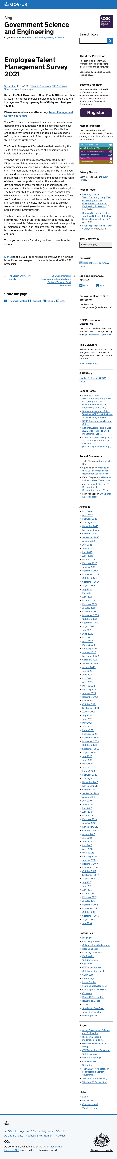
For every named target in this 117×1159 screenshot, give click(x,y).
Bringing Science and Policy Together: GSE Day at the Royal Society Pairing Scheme (97, 216)
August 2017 (88, 878)
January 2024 (89, 607)
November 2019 (90, 786)
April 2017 (87, 889)
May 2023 (87, 637)
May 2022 (87, 678)
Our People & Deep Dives (94, 989)
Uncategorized (89, 1015)
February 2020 (89, 774)
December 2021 (90, 697)
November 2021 (90, 700)
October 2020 (89, 745)
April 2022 (87, 682)
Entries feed (88, 1100)
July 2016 (87, 923)
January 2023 (89, 652)
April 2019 (87, 811)
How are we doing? (91, 1057)
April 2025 (87, 556)
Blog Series (87, 937)
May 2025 (87, 552)
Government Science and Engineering (36, 28)
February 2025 (89, 563)
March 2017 (88, 893)
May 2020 (87, 763)
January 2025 (89, 567)
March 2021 (88, 730)
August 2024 (89, 585)
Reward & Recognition (93, 997)
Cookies (60, 1135)
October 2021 (89, 704)
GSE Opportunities (91, 967)
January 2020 (89, 778)
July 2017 (86, 882)
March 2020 (88, 771)
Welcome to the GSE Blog (94, 1078)
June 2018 (87, 841)
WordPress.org (89, 1108)
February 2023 (89, 648)
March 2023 (88, 645)
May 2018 (87, 845)
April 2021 (87, 726)
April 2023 (87, 641)
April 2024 (87, 596)
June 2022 (87, 674)
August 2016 (88, 919)
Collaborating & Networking (96, 945)
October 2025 (89, 533)
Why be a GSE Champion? (94, 1082)
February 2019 (89, 819)
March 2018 (88, 852)
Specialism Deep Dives (93, 1008)
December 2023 (90, 611)
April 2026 (87, 515)
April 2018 (87, 849)
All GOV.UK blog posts (40, 1131)
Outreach (87, 993)
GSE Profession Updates (94, 971)
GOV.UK (60, 1131)
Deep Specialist (90, 948)
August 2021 (88, 711)
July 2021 (87, 715)
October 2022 (89, 659)
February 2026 (89, 518)
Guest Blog (87, 974)
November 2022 (90, 656)
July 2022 (87, 671)
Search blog (88, 34)
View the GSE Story (88, 363)
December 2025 (90, 526)
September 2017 (90, 875)
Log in (85, 1096)
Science (86, 1004)
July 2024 (87, 589)
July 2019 (87, 800)
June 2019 (87, 804)
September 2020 (90, 749)
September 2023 (90, 622)
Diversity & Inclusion (41, 86)
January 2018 (89, 860)
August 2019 (88, 797)
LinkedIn (50, 301)
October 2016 (89, 912)
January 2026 (89, 522)
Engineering (88, 956)
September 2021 (90, 708)
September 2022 (90, 663)
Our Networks (89, 1061)
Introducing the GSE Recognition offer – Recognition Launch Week (96, 470)
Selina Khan (10, 86)
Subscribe (87, 1065)
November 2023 (90, 615)
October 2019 (89, 789)
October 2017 (89, 871)
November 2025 (90, 530)
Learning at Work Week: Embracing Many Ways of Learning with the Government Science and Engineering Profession (96, 200)
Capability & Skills (91, 941)
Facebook (36, 301)
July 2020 (87, 756)
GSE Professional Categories (97, 334)
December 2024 (90, 570)
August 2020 (89, 752)
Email (62, 301)
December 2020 (90, 737)
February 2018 (89, 856)
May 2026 (87, 511)
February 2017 (89, 897)
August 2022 (89, 667)
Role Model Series (91, 1000)
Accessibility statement (39, 1135)
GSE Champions (90, 960)
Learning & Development (94, 986)
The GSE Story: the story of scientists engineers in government (95, 1071)
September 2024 (90, 581)
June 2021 (87, 719)
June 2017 (87, 886)
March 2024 (88, 600)
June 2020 (87, 760)
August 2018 (88, 834)
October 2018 (89, 830)
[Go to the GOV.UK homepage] (15, 4)
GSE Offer (87, 963)
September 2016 (90, 915)
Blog (8, 17)
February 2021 (89, 734)
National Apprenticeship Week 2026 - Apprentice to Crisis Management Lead (97, 430)
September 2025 (90, 537)
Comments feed (90, 1104)
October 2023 (89, 619)
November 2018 (90, 826)
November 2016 (90, 908)
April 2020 (87, 767)
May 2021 (87, 722)
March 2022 (88, 685)
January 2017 (88, 900)
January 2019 (89, 823)
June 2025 (87, 548)
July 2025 (87, 544)
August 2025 (88, 541)
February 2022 (89, 689)
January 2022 (89, 693)
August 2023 (89, 626)
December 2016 (90, 904)
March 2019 (88, 815)
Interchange (88, 978)
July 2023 (87, 630)
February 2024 (89, 604)
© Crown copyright (101, 1150)
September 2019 (90, 793)
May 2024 (87, 593)
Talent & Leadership (23, 89)
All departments (13, 1135)
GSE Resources (89, 1054)
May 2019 (87, 808)
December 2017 (90, 863)
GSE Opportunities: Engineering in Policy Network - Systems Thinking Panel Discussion (56, 280)
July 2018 (87, 838)
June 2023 (87, 633)
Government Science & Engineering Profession (42, 37)
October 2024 (89, 578)
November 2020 (90, 741)
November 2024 (90, 574)
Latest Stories (89, 982)
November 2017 (90, 867)
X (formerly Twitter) (17, 301)
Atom (102, 285)
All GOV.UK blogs (14, 1131)
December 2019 (90, 782)
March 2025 (88, 559)
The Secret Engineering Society (20, 277)
